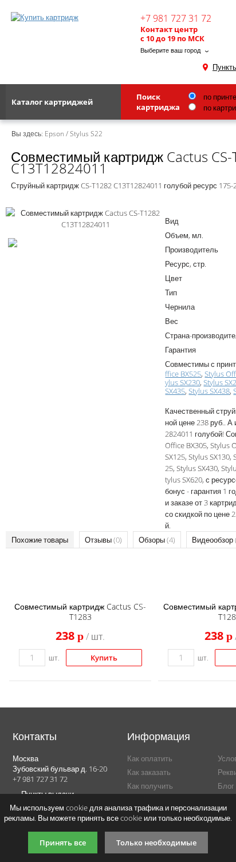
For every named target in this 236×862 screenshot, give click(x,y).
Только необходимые (156, 842)
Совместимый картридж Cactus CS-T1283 (80, 611)
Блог (226, 786)
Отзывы (103, 540)
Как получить (150, 786)
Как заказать (149, 772)
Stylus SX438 (209, 391)
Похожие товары (39, 540)
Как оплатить (149, 758)
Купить (104, 658)
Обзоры (157, 540)
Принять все (63, 842)
